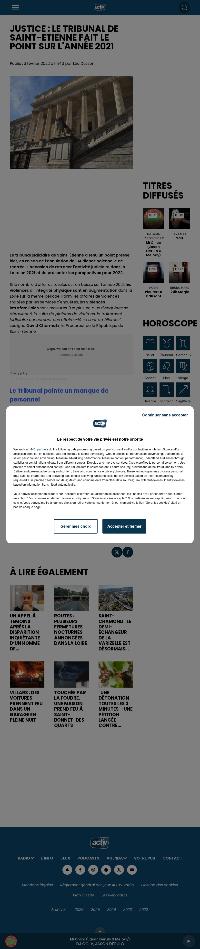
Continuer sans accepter (165, 415)
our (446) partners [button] (36, 449)
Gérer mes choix (75, 526)
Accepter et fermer (124, 526)
